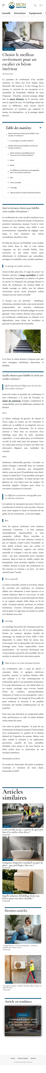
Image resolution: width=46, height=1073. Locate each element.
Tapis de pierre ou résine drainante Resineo (25, 192)
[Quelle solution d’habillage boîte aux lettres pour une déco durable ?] (23, 881)
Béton (12, 160)
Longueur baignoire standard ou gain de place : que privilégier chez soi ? (22, 864)
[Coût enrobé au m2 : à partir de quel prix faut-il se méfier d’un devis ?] (23, 815)
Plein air (9, 982)
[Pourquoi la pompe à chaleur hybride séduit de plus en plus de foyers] (23, 969)
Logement (23, 1015)
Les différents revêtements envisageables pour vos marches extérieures (24, 171)
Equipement (7, 859)
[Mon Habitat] (17, 5)
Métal (12, 165)
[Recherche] (35, 5)
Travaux (6, 826)
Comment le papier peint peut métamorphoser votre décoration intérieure (23, 1022)
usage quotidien (28, 275)
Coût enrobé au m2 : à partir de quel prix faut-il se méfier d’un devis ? (23, 831)
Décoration (8, 49)
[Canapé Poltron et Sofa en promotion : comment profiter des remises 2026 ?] (23, 929)
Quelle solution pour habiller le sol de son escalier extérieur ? (23, 147)
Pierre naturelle (15, 182)
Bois (11, 177)
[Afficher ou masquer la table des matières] (36, 127)
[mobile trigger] (4, 5)
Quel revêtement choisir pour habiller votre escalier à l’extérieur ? (23, 134)
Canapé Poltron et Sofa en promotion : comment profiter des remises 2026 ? (20, 946)
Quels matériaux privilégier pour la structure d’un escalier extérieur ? (22, 154)
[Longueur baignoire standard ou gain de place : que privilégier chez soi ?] (23, 848)
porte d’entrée (17, 99)
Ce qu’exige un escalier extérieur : (22, 141)
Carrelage (13, 187)
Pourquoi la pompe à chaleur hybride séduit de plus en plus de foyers (22, 987)
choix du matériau (11, 401)
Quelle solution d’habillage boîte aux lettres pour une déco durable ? (21, 897)
